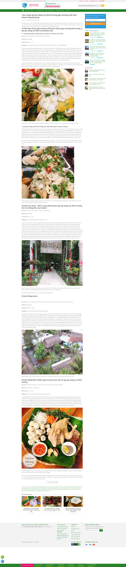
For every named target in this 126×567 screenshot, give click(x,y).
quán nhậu (66, 489)
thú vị (77, 489)
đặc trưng (33, 488)
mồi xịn (35, 489)
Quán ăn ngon (57, 489)
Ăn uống (48, 486)
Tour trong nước (29, 10)
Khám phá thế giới (61, 535)
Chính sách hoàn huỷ (75, 536)
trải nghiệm (39, 490)
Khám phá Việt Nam (62, 534)
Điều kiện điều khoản (46, 563)
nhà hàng (52, 489)
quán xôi (70, 489)
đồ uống (51, 488)
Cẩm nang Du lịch (60, 10)
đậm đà (37, 488)
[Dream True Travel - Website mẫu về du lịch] (31, 5)
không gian (74, 488)
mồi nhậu (31, 489)
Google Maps (59, 488)
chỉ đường (76, 486)
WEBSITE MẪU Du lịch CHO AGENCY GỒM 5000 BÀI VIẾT (35, 524)
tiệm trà (35, 490)
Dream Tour (36, 20)
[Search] (102, 5)
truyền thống (44, 490)
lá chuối (25, 489)
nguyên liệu (47, 489)
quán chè (62, 489)
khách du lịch (69, 488)
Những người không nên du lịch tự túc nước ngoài (97, 70)
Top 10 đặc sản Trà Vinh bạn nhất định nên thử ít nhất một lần (97, 79)
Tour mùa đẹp (60, 530)
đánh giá (40, 488)
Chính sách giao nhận (75, 534)
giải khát (55, 488)
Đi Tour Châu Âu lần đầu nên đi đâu (96, 75)
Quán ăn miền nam (35, 486)
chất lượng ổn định (70, 486)
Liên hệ (86, 1)
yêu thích (49, 490)
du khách (29, 488)
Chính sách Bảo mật (75, 538)
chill (79, 486)
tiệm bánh (31, 490)
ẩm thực (45, 486)
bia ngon (54, 486)
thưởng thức (26, 490)
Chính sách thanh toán (76, 532)
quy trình (74, 489)
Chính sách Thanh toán (79, 563)
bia (51, 486)
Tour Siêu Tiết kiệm (62, 528)
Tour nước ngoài (40, 10)
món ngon (39, 489)
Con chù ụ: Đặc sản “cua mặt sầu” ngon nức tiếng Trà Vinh (97, 83)
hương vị (64, 488)
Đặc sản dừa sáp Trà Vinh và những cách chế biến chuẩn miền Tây (97, 88)
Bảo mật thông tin (69, 563)
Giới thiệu (81, 1)
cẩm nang (60, 486)
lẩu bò (28, 489)
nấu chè (43, 489)
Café (57, 486)
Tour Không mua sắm (62, 526)
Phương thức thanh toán (58, 563)
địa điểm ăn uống (46, 488)
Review (67, 10)
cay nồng (64, 486)
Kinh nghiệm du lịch (93, 1)
